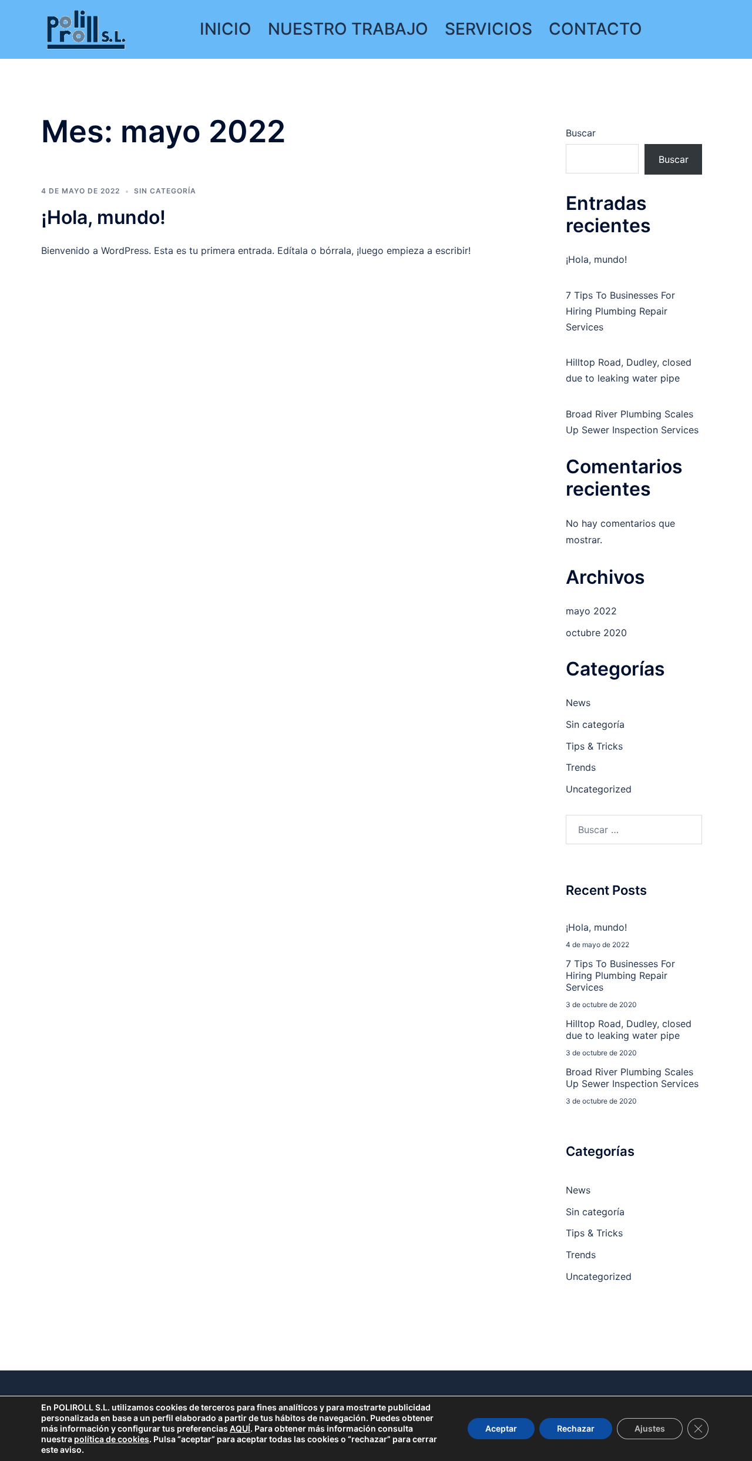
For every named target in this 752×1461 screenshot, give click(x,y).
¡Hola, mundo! (103, 217)
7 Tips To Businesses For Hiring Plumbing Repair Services (620, 311)
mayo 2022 (591, 611)
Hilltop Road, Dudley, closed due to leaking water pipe (628, 1029)
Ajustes (649, 1428)
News (578, 702)
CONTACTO (595, 29)
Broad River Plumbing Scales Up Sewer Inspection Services (632, 1077)
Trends (581, 767)
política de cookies (111, 1439)
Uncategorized (599, 789)
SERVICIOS (488, 29)
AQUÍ (240, 1428)
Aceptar (501, 1428)
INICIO (225, 29)
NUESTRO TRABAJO (348, 29)
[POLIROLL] (86, 28)
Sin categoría (165, 190)
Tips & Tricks (594, 746)
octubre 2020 (596, 632)
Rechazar (576, 1428)
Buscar (581, 133)
